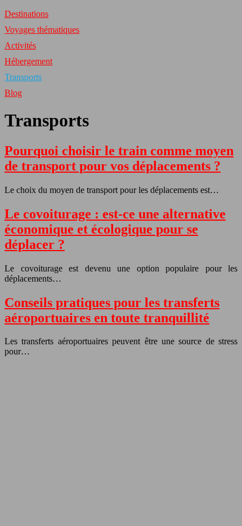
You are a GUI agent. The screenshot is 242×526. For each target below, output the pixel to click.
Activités (20, 45)
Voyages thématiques (42, 29)
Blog (13, 93)
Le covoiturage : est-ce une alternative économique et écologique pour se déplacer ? (115, 229)
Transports (23, 77)
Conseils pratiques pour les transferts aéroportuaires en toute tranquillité (112, 310)
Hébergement (28, 61)
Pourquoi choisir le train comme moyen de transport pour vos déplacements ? (119, 158)
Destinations (26, 14)
